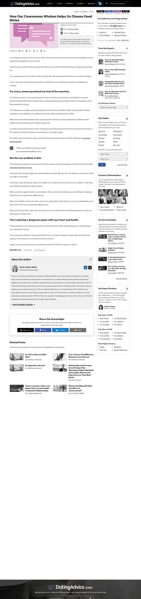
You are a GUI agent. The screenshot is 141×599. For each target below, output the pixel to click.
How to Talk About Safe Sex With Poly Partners (115, 92)
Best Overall (104, 318)
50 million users (116, 26)
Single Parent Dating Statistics (115, 249)
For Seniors (118, 324)
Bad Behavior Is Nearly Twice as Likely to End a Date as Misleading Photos (117, 237)
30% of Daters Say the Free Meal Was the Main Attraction (117, 268)
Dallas (115, 141)
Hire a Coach (104, 207)
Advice (50, 3)
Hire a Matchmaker (107, 210)
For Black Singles (120, 318)
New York (101, 131)
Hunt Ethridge (110, 64)
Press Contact (121, 210)
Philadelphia (117, 131)
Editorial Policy (119, 32)
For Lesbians (118, 321)
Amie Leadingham (111, 74)
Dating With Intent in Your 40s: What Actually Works (114, 82)
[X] (90, 267)
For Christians (105, 338)
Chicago (101, 138)
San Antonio (117, 134)
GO (102, 165)
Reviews (91, 3)
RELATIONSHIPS (40, 250)
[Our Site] (106, 3)
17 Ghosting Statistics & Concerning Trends (117, 258)
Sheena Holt (112, 252)
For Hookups (104, 324)
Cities (59, 3)
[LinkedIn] (85, 267)
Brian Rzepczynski (111, 86)
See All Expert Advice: (106, 103)
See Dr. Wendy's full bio (23, 304)
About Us (103, 32)
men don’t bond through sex (21, 167)
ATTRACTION (27, 250)
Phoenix (101, 145)
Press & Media (105, 35)
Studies (80, 3)
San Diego (116, 138)
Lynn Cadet (112, 243)
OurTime (103, 350)
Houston (101, 141)
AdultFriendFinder (120, 350)
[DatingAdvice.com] (25, 4)
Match (102, 347)
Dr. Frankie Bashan (111, 96)
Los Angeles (102, 134)
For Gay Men (104, 321)
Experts (69, 3)
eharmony (117, 347)
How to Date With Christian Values (115, 70)
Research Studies (120, 35)
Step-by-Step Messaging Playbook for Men (114, 61)
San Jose (116, 145)
